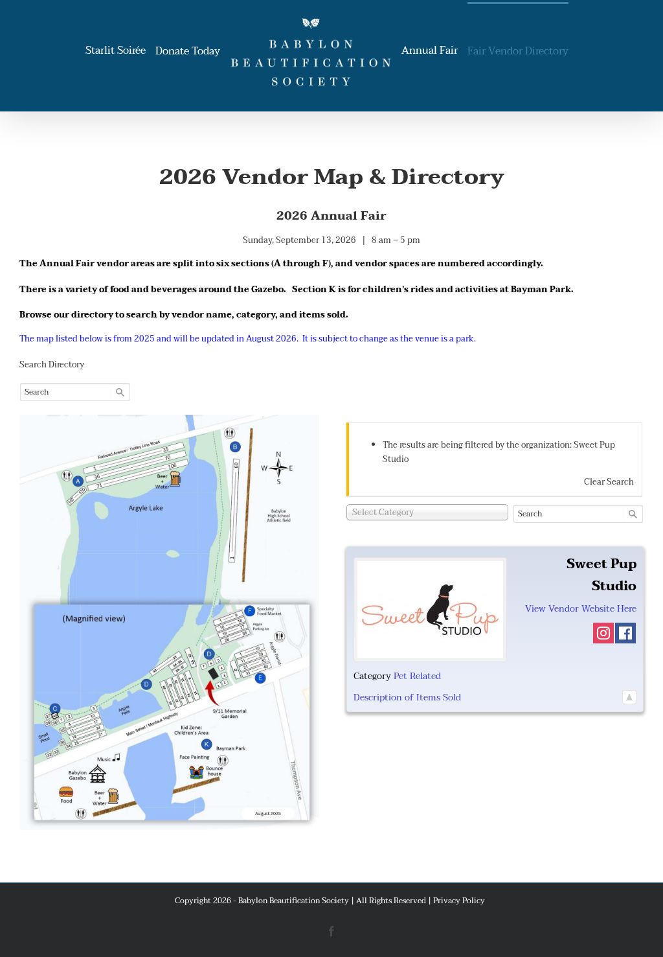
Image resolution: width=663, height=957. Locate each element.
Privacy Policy (459, 900)
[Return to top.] (629, 697)
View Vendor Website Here (580, 608)
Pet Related (417, 676)
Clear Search (609, 482)
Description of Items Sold (407, 697)
